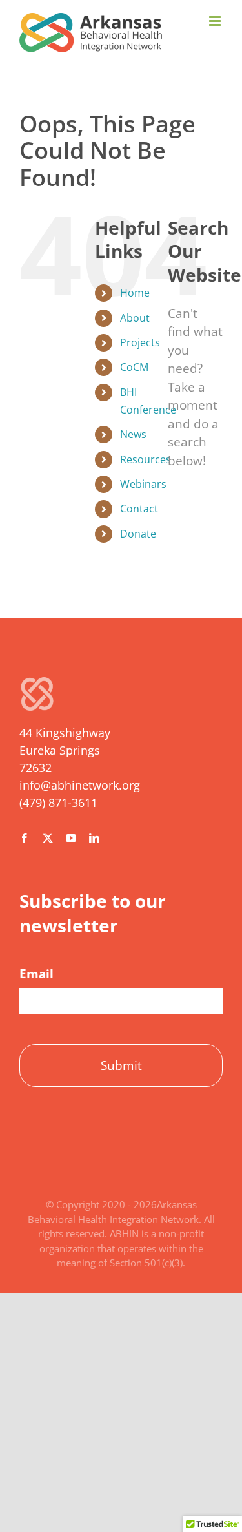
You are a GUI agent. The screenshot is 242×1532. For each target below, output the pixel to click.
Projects (140, 342)
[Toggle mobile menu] (216, 21)
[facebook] (24, 838)
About (135, 318)
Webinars (143, 484)
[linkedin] (94, 838)
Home (135, 293)
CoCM (134, 367)
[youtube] (71, 838)
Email (36, 974)
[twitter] (48, 838)
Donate (138, 534)
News (133, 434)
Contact (139, 508)
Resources (145, 459)
